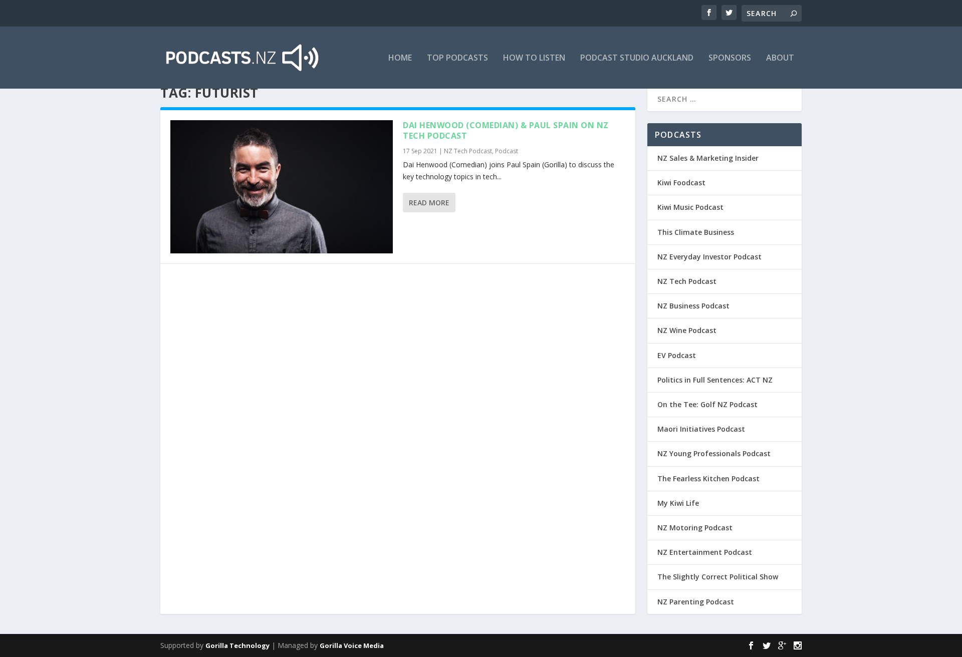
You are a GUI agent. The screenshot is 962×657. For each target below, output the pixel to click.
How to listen (534, 58)
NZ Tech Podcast (468, 151)
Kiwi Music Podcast (690, 207)
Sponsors (729, 58)
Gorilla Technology (237, 645)
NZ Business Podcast (693, 305)
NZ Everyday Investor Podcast (709, 256)
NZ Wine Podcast (686, 330)
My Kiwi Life (678, 503)
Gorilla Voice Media (352, 645)
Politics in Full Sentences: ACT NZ (715, 380)
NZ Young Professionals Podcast (714, 453)
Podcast (506, 151)
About (780, 58)
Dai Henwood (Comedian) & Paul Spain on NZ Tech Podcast (506, 130)
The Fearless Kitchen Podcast (708, 478)
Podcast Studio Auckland (636, 58)
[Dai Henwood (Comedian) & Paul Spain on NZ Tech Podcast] (281, 186)
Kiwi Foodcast (681, 182)
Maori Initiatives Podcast (701, 429)
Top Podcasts (457, 58)
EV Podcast (676, 355)
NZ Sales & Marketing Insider (708, 158)
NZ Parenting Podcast (695, 601)
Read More (429, 202)
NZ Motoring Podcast (695, 527)
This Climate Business (695, 232)
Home (400, 58)
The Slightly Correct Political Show (717, 576)
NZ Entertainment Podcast (704, 552)
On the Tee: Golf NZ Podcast (707, 404)
